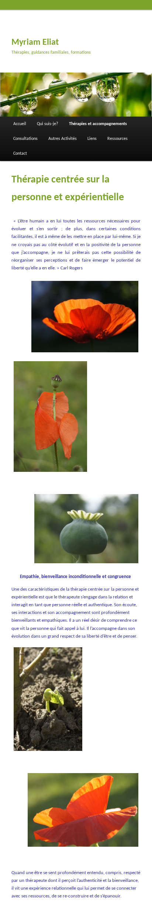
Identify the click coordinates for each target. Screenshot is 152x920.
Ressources (117, 139)
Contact (20, 153)
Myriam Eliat (35, 42)
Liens (92, 139)
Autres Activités (62, 139)
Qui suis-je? (47, 124)
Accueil (19, 124)
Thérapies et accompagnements (98, 124)
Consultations (25, 139)
